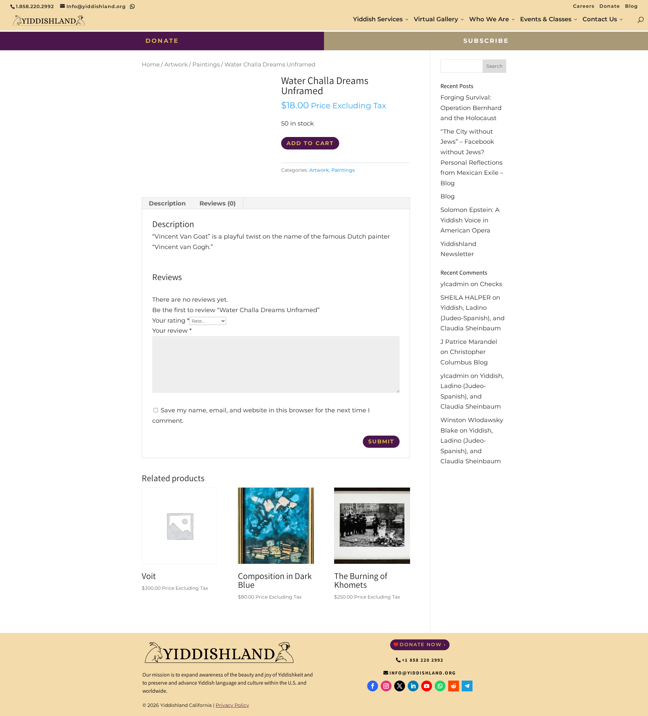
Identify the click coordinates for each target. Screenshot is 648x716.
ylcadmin (454, 284)
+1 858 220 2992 (422, 660)
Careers (583, 6)
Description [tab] (167, 203)
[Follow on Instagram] (386, 686)
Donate (609, 6)
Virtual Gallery (436, 20)
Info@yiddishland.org (422, 673)
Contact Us (600, 20)
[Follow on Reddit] (453, 686)
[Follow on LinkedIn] (413, 686)
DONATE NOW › (423, 644)
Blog (631, 6)
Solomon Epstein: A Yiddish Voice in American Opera (470, 220)
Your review (172, 330)
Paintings (206, 64)
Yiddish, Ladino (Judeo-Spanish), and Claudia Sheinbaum (472, 318)
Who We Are (489, 20)
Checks (491, 284)
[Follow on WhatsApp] (440, 686)
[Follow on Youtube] (426, 686)
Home (151, 64)
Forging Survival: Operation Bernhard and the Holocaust (471, 108)
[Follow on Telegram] (467, 686)
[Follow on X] (399, 686)
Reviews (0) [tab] (217, 203)
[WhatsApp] (132, 6)
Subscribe (486, 41)
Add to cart (310, 143)
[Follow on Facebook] (372, 686)
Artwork (176, 64)
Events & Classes (545, 20)
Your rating (170, 320)
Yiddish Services (378, 20)
